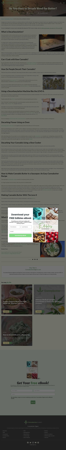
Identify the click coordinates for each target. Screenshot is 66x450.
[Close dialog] (56, 209)
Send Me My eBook (20, 235)
